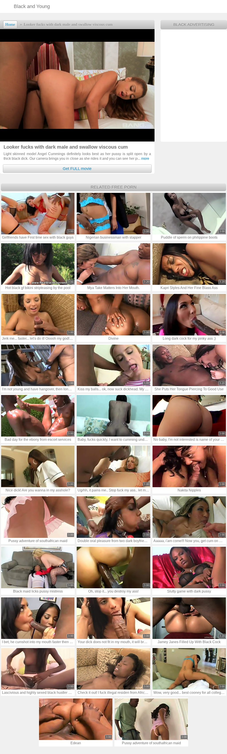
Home (10, 24)
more (143, 158)
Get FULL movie (77, 168)
